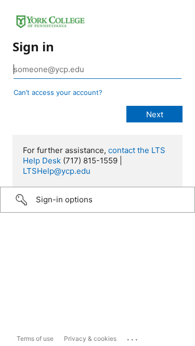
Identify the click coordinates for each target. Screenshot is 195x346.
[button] (97, 199)
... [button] (133, 337)
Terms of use (35, 338)
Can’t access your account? (58, 92)
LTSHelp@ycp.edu (56, 171)
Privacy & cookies (90, 338)
